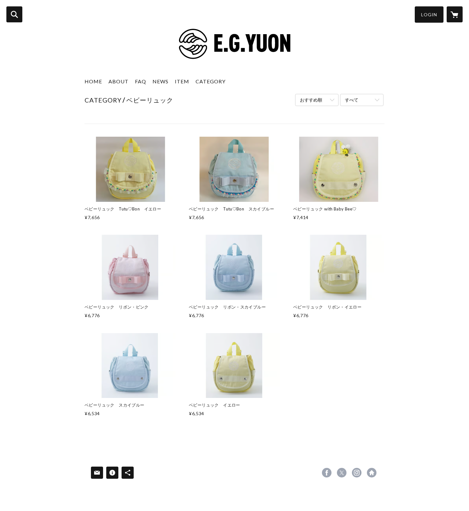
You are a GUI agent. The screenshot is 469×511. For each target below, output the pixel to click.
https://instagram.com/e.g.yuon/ (356, 472)
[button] (429, 14)
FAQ (140, 81)
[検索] (14, 14)
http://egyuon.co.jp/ (371, 472)
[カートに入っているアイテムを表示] (455, 14)
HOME (93, 81)
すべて (351, 100)
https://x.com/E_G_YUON (341, 472)
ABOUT (118, 81)
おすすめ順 (311, 100)
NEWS (160, 81)
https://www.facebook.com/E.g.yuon (326, 472)
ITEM (182, 81)
